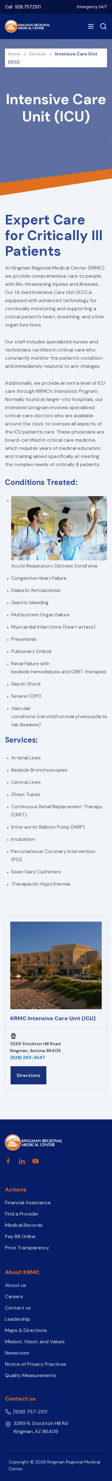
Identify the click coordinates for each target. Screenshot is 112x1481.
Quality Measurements (30, 1375)
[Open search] (102, 26)
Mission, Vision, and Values (35, 1341)
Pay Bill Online (20, 1236)
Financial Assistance (28, 1202)
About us (15, 1285)
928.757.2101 (28, 6)
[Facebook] (8, 1161)
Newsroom (17, 1353)
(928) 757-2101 (30, 1411)
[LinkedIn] (22, 1161)
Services (38, 54)
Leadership (17, 1319)
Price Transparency (27, 1247)
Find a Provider (22, 1214)
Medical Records (24, 1225)
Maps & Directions (26, 1330)
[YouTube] (35, 1161)
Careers (14, 1296)
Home (14, 54)
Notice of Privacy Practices (35, 1364)
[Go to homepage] (33, 1142)
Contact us (18, 1307)
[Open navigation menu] (91, 26)
